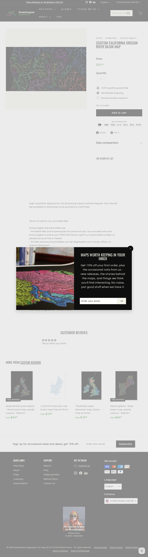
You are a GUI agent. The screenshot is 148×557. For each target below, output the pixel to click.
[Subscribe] (121, 301)
